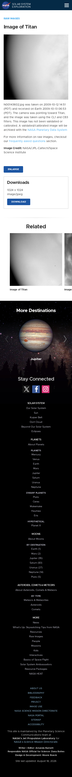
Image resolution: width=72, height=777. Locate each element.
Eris (36, 515)
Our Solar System (36, 408)
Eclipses (36, 431)
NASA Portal (36, 715)
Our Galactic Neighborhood (19, 13)
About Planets (36, 444)
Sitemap (36, 720)
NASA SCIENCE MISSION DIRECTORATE (36, 711)
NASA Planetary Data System (47, 130)
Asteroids (36, 605)
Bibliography (36, 693)
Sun (36, 413)
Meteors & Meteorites (36, 600)
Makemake (36, 506)
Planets (36, 439)
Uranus (36, 482)
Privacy (36, 702)
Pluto (36, 497)
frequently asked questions (27, 141)
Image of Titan (18, 289)
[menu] (67, 5)
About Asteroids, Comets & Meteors (36, 590)
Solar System (36, 403)
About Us (36, 688)
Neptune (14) (36, 572)
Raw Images (12, 18)
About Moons (36, 539)
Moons (36, 534)
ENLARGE (13, 169)
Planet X (36, 525)
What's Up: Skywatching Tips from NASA (36, 627)
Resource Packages (36, 669)
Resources (36, 632)
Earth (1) (36, 549)
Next (64, 339)
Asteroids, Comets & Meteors (36, 585)
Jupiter (36, 359)
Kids (36, 650)
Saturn (36, 478)
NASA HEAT (36, 674)
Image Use (36, 706)
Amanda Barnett (44, 748)
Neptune (36, 487)
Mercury (36, 454)
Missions (36, 646)
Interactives (36, 655)
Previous (7, 339)
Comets (36, 609)
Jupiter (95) (36, 558)
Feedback (36, 697)
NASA (4, 5)
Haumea (36, 511)
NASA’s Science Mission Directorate (35, 742)
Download (18, 202)
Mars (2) (36, 554)
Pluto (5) (36, 577)
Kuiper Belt (36, 417)
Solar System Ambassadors (36, 664)
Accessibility (36, 724)
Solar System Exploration (19, 5)
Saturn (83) (36, 563)
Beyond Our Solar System (36, 427)
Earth (36, 464)
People (36, 641)
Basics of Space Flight (36, 660)
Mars (36, 468)
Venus (36, 459)
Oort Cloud (36, 422)
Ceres (36, 501)
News (36, 622)
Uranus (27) (36, 567)
